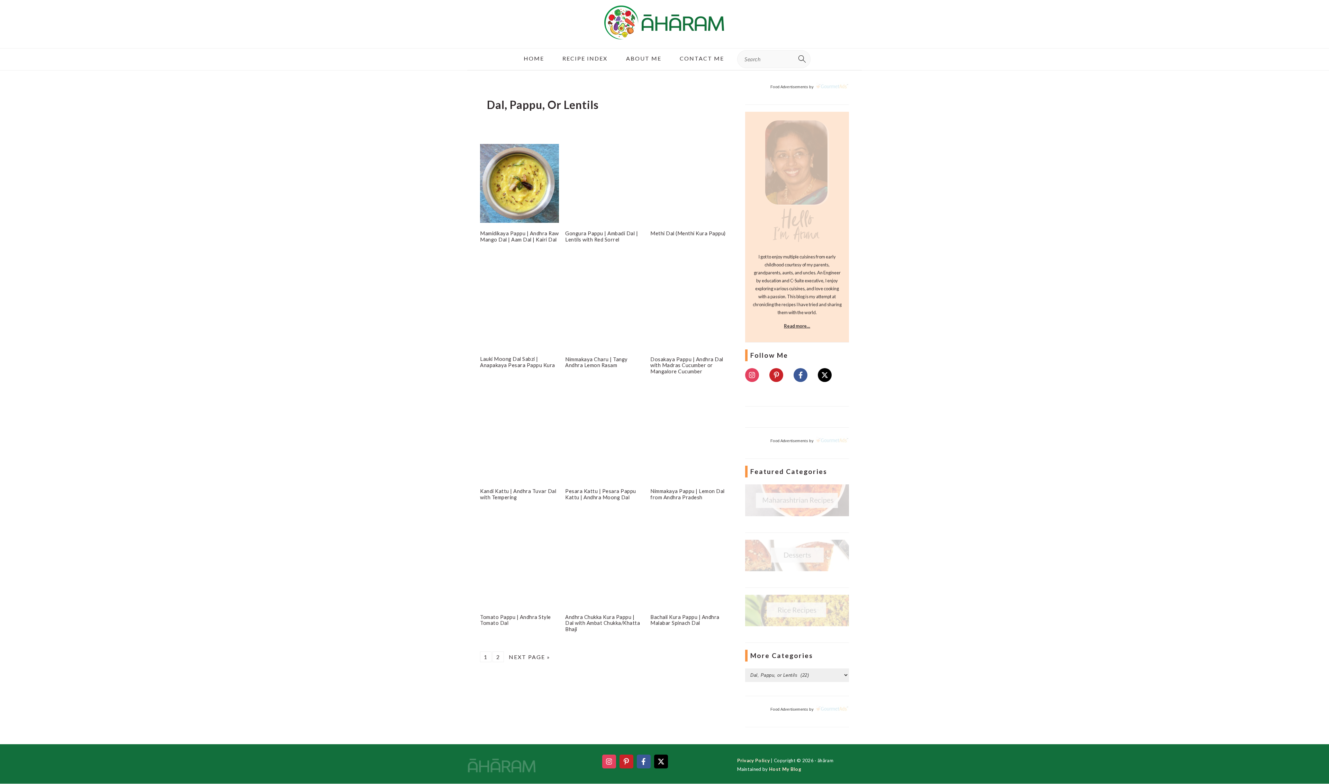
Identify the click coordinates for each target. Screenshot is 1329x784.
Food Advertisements (789, 87)
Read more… (797, 326)
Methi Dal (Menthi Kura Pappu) (688, 233)
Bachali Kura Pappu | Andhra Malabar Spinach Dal (685, 619)
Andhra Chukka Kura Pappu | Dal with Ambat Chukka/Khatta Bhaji (602, 622)
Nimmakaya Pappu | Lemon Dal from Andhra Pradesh (687, 493)
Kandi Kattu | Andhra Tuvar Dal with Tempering (518, 493)
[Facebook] (800, 375)
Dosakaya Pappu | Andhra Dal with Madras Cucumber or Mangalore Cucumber (686, 365)
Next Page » (529, 656)
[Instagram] (752, 375)
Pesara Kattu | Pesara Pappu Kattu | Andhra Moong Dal (600, 493)
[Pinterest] (776, 375)
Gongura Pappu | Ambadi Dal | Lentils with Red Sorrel (601, 236)
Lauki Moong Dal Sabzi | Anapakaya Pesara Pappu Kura (517, 362)
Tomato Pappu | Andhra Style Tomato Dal (515, 619)
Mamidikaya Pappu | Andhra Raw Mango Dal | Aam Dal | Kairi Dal (519, 236)
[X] (825, 375)
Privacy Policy (753, 760)
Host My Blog (785, 769)
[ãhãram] (664, 33)
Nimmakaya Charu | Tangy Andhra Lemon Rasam (596, 362)
